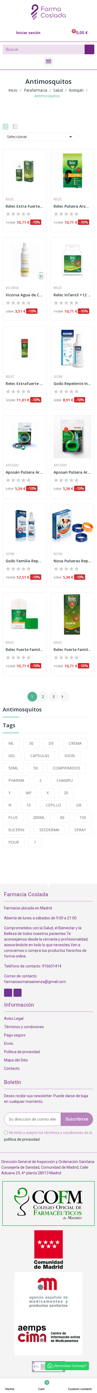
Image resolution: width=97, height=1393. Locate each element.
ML (11, 743)
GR (78, 805)
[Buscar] (89, 49)
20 (66, 792)
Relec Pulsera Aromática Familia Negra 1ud (73, 206)
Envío (8, 1043)
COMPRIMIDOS (66, 768)
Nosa (58, 554)
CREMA (75, 743)
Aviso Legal (13, 1018)
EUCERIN (16, 829)
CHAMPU (65, 780)
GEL (11, 755)
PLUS (13, 817)
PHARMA (16, 780)
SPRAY (80, 829)
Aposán (12, 465)
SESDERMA (49, 829)
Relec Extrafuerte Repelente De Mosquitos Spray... (25, 383)
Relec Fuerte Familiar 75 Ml (73, 649)
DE (51, 743)
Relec (10, 199)
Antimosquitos (22, 710)
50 (35, 768)
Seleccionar (40, 137)
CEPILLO (53, 805)
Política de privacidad (22, 1052)
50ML (13, 768)
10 (28, 805)
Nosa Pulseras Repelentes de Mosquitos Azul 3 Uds (73, 560)
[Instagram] (17, 993)
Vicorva (12, 288)
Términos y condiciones (24, 1027)
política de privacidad (22, 1139)
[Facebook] (8, 993)
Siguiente (62, 696)
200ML (39, 817)
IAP (29, 792)
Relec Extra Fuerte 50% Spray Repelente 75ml (25, 206)
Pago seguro (15, 1035)
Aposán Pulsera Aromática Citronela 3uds (25, 472)
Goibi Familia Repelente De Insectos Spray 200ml (25, 560)
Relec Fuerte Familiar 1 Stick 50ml (25, 649)
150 (82, 817)
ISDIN (69, 755)
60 (62, 817)
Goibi (58, 376)
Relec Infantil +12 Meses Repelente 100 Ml (73, 294)
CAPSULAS (39, 755)
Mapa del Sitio (16, 1060)
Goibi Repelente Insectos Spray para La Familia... (73, 383)
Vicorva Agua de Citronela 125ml (25, 294)
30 (31, 743)
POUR (13, 842)
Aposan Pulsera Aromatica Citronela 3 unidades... (73, 472)
